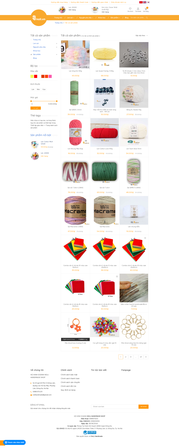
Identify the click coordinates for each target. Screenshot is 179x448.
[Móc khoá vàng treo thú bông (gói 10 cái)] (133, 326)
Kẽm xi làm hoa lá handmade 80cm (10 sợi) (134, 305)
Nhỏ (38, 89)
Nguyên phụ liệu (85, 18)
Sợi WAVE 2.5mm (75, 110)
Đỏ (36, 77)
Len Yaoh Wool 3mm (134, 149)
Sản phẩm (115, 18)
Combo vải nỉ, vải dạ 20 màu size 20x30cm (134, 266)
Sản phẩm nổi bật (40, 135)
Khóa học (101, 18)
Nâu (43, 77)
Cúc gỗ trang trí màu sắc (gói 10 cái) (104, 344)
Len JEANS (73, 7)
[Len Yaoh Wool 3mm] (133, 132)
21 (141, 357)
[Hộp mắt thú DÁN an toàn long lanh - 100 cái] (104, 93)
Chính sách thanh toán (70, 378)
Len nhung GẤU (134, 227)
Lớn (32, 89)
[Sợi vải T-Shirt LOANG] (75, 171)
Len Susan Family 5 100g (105, 71)
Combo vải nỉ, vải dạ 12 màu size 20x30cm (104, 266)
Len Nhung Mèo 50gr (75, 149)
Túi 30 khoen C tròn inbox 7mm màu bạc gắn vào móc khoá (134, 72)
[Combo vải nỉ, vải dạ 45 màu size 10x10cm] (75, 288)
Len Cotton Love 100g (104, 149)
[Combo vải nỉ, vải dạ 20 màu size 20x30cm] (133, 249)
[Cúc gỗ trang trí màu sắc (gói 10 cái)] (104, 326)
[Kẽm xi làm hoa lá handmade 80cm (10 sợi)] (133, 288)
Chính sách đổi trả (68, 386)
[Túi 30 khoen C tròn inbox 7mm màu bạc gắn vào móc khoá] (133, 54)
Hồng (50, 77)
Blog (126, 18)
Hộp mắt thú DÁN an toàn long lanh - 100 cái (104, 111)
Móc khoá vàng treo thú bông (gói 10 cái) (133, 344)
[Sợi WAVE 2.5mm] (75, 93)
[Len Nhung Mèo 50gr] (75, 132)
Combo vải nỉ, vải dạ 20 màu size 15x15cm (75, 266)
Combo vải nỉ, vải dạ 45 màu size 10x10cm (75, 305)
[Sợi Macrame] (104, 210)
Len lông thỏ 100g (75, 71)
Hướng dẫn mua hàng (59, 2)
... (135, 357)
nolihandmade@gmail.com (42, 395)
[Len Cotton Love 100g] (104, 132)
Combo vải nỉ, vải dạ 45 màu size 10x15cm (105, 305)
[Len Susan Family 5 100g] (104, 54)
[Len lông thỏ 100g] (75, 54)
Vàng (32, 77)
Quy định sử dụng (68, 390)
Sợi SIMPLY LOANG (133, 188)
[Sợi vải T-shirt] (104, 171)
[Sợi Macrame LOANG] (75, 210)
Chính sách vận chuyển (70, 382)
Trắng (39, 77)
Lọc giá (35, 108)
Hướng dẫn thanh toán (79, 2)
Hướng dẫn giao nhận (99, 2)
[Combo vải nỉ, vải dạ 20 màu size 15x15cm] (75, 249)
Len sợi (70, 18)
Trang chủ (58, 18)
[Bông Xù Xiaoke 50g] (133, 93)
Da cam (47, 77)
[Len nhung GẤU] (133, 210)
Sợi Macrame (104, 227)
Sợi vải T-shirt (105, 188)
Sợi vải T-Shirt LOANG (75, 188)
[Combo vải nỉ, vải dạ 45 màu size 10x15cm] (104, 288)
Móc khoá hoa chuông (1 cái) (75, 343)
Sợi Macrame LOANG (75, 227)
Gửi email (143, 406)
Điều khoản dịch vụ (118, 2)
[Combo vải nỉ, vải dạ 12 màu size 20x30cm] (104, 249)
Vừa (43, 89)
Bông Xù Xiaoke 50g (134, 110)
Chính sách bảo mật (69, 375)
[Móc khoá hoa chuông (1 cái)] (75, 326)
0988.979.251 (37, 391)
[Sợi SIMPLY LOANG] (133, 171)
